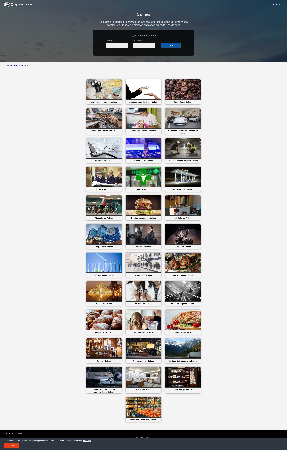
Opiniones (9, 65)
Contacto (275, 4)
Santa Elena (18, 65)
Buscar (170, 45)
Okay (11, 446)
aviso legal (87, 441)
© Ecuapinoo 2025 (13, 433)
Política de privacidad (143, 438)
